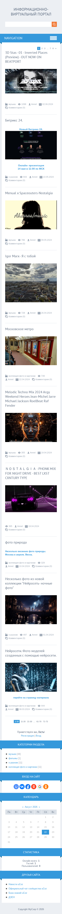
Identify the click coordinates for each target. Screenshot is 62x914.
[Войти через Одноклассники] (45, 786)
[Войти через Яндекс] (33, 786)
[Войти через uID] (16, 786)
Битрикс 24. (14, 120)
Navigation (13, 38)
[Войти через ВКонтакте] (22, 786)
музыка (12, 104)
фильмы (13, 758)
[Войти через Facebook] (27, 786)
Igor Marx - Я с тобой (20, 256)
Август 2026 (31, 807)
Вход (38, 735)
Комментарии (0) (17, 107)
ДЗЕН (12, 897)
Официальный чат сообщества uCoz (28, 888)
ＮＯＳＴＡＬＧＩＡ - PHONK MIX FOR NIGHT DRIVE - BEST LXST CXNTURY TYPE (30, 473)
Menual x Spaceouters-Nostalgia (29, 193)
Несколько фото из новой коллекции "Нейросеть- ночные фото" (28, 583)
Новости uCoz (16, 884)
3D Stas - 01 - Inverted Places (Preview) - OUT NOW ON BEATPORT (26, 57)
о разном (13, 177)
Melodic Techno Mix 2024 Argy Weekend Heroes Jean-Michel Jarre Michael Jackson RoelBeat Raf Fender (30, 399)
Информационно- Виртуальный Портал (31, 12)
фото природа (16, 542)
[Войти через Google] (40, 786)
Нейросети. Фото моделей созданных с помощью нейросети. (30, 653)
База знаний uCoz (18, 893)
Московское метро (19, 329)
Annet (34, 104)
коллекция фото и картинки (22, 376)
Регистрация (27, 735)
